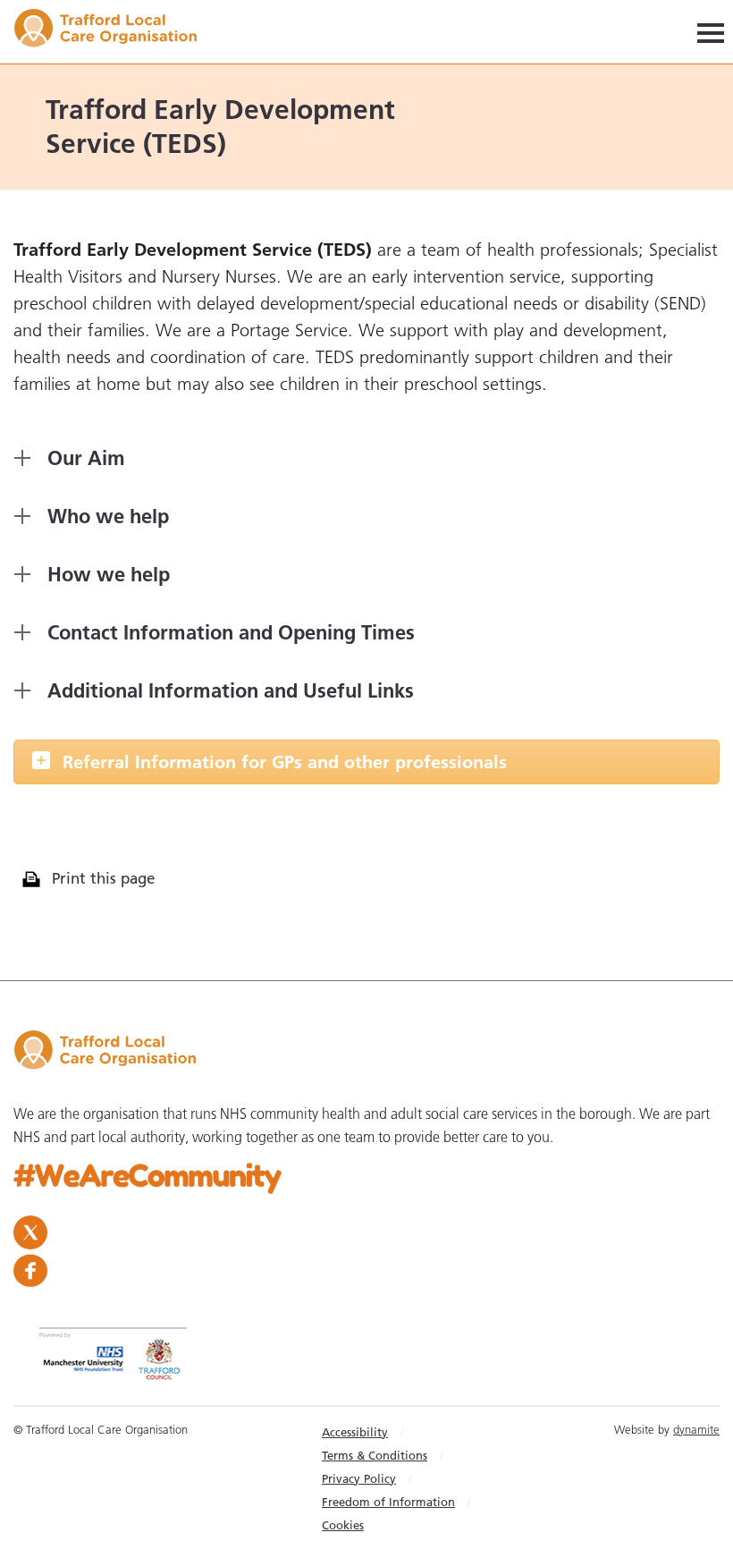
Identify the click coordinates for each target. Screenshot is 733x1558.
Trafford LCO (114, 31)
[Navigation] (710, 32)
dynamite (696, 1429)
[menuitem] (401, 1432)
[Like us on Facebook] (366, 1271)
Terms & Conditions (374, 1455)
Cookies (343, 1525)
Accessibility (355, 1432)
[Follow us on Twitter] (362, 1232)
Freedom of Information (388, 1501)
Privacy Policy (359, 1478)
